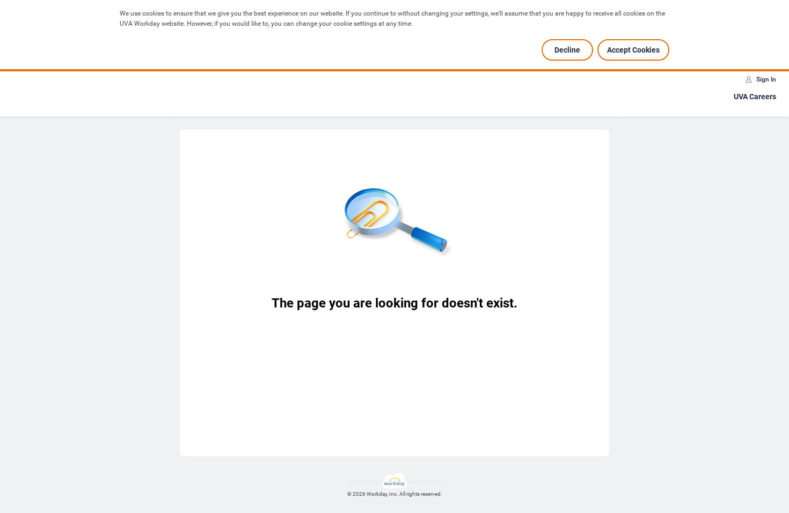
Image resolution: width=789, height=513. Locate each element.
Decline (567, 50)
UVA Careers (755, 96)
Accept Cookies (633, 50)
